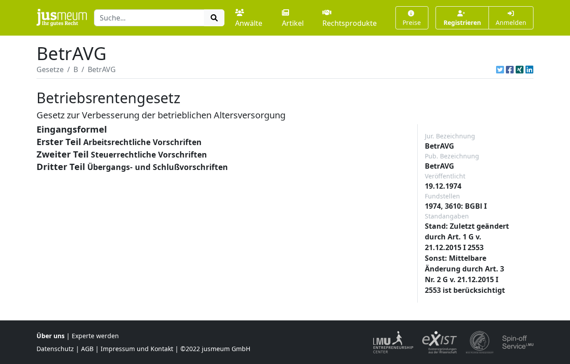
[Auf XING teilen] (520, 69)
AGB (87, 348)
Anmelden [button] (511, 22)
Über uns (51, 336)
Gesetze (50, 69)
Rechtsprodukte (349, 23)
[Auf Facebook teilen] (510, 69)
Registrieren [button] (462, 22)
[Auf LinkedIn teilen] (529, 69)
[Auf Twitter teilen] (500, 69)
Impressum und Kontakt (137, 348)
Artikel (293, 23)
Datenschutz (55, 348)
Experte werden (95, 336)
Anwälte (248, 23)
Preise (412, 22)
